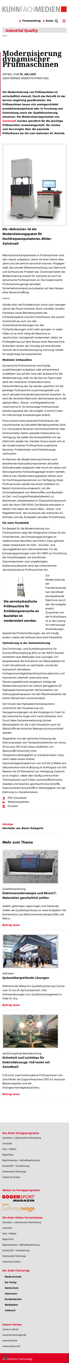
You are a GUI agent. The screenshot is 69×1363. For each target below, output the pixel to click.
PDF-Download (17, 798)
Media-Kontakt (13, 1277)
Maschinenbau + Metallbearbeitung (20, 1160)
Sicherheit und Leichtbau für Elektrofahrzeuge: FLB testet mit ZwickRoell (26, 1062)
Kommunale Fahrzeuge (14, 1172)
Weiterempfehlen (18, 802)
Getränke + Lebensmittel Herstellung (21, 1138)
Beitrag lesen (11, 925)
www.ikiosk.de (9, 1341)
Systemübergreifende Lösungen (25, 978)
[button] (6, 1357)
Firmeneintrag (31, 21)
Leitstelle (7, 1144)
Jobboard (10, 1310)
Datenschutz (12, 1288)
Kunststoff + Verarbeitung (15, 1166)
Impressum (11, 1294)
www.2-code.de (10, 1329)
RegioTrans (7, 1155)
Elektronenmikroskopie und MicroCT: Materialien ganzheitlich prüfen (29, 896)
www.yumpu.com (11, 1346)
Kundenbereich (13, 1299)
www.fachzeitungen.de (14, 1335)
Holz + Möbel (9, 1149)
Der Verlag (11, 1282)
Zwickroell (9, 121)
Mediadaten (11, 1305)
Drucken (13, 806)
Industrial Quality (11, 1177)
